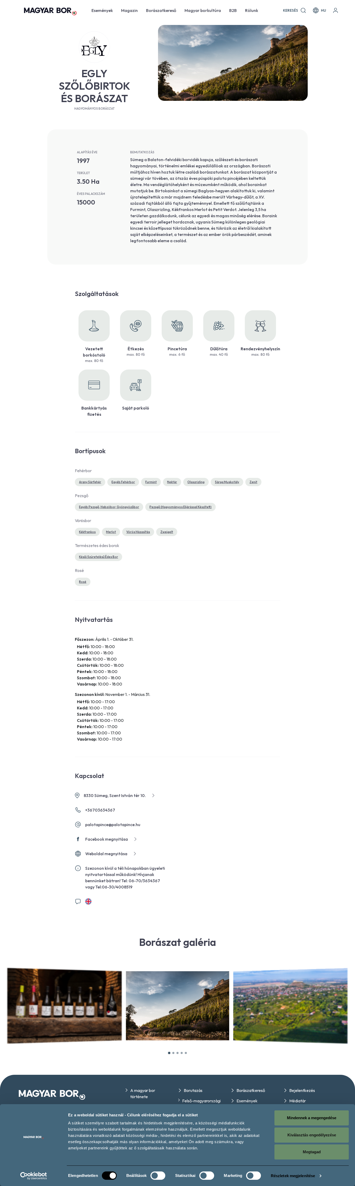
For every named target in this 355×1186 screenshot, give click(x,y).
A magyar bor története (142, 1093)
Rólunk (251, 10)
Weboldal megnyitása (106, 853)
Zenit (253, 482)
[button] (169, 1053)
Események (102, 10)
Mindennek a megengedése (311, 1118)
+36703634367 (100, 810)
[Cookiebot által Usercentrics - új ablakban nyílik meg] (33, 1176)
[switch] (157, 1175)
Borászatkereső (161, 10)
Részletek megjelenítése (293, 1176)
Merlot (111, 532)
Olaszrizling (196, 482)
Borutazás (193, 1090)
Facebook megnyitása (106, 839)
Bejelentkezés (302, 1090)
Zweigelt (166, 532)
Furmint (151, 482)
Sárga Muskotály (227, 482)
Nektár (172, 482)
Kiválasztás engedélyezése (311, 1135)
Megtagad (312, 1152)
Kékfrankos (87, 532)
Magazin (129, 10)
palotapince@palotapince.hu (112, 824)
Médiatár (297, 1100)
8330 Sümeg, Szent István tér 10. (115, 795)
